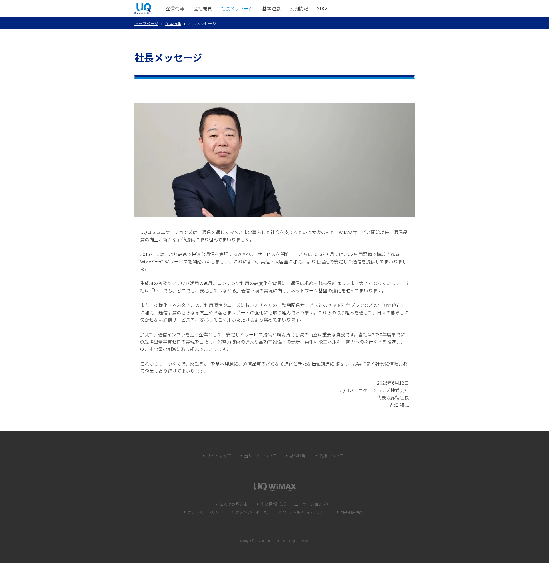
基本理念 (271, 8)
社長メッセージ (237, 8)
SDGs (322, 8)
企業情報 (175, 8)
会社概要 (203, 8)
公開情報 (299, 8)
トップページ (146, 23)
